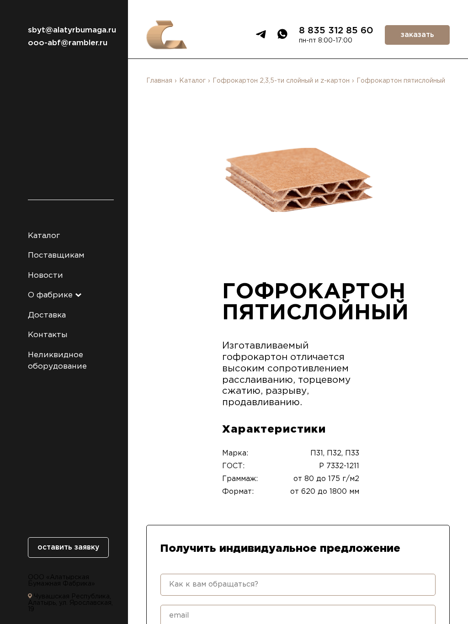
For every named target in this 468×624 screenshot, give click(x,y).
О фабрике (51, 295)
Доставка (47, 315)
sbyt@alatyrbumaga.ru (71, 30)
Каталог (44, 235)
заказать (417, 35)
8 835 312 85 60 (336, 30)
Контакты (48, 334)
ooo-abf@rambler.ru (67, 43)
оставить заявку (68, 547)
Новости (45, 275)
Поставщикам (56, 255)
